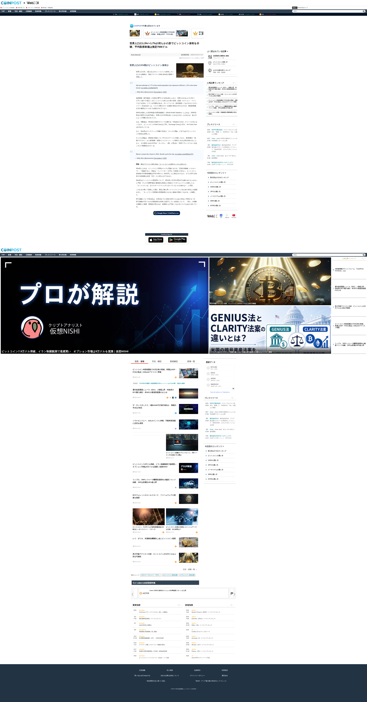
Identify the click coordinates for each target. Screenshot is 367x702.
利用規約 (225, 670)
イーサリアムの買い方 (218, 196)
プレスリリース (50, 11)
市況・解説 (18, 11)
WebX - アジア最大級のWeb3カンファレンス (211, 681)
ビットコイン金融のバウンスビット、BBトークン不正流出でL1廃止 (181, 454)
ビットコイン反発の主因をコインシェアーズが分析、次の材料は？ (181, 528)
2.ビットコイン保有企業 (170, 575)
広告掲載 (142, 670)
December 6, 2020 (160, 92)
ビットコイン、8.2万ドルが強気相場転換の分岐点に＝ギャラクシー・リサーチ (148, 528)
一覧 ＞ (363, 258)
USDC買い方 (21, 7)
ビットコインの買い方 (220, 62)
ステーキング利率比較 (34, 7)
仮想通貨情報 (185, 54)
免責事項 (197, 670)
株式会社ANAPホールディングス (222, 162)
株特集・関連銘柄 (48, 7)
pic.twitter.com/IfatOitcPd (149, 88)
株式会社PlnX (216, 145)
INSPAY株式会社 (217, 130)
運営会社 (225, 675)
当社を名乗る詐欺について (170, 675)
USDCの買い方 (215, 187)
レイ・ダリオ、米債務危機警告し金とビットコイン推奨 (154, 538)
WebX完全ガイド (303, 7)
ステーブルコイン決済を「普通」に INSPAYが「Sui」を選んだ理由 (224, 132)
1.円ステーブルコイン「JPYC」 (150, 575)
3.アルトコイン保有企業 (187, 575)
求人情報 (170, 670)
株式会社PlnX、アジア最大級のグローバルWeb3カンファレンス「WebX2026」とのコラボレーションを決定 (184, 590)
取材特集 (38, 11)
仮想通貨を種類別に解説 (221, 56)
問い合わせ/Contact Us (142, 675)
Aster (213, 138)
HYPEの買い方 (215, 205)
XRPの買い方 (215, 201)
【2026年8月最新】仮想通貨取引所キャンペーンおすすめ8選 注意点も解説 (162, 383)
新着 (9, 11)
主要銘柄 (29, 11)
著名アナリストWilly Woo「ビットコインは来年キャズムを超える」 (164, 164)
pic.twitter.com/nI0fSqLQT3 (184, 154)
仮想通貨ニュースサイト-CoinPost (187, 689)
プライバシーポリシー (197, 675)
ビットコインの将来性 (8, 7)
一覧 (233, 83)
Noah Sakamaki (136, 54)
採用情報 (73, 11)
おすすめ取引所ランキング (221, 70)
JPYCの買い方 (215, 191)
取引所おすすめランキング (219, 177)
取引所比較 (63, 11)
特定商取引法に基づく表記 (156, 681)
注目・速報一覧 (189, 569)
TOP (3, 11)
